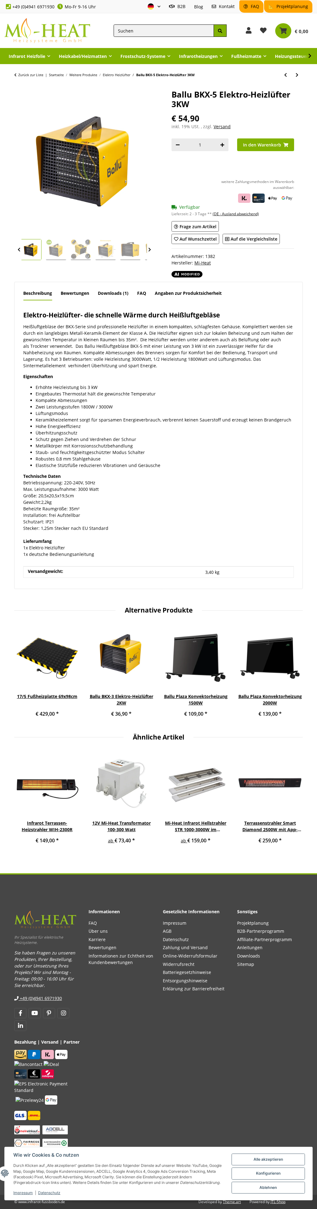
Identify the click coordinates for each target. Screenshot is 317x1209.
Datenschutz (49, 1192)
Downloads (248, 956)
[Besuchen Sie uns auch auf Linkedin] (20, 1025)
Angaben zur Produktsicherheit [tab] (188, 293)
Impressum (23, 1192)
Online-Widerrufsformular (190, 956)
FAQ (254, 6)
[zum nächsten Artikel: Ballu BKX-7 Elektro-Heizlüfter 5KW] (297, 74)
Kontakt (226, 6)
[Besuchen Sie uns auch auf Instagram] (63, 1013)
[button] (154, 7)
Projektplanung (291, 6)
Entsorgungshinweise (185, 981)
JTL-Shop (278, 1201)
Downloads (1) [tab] (113, 293)
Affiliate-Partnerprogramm (264, 939)
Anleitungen (250, 947)
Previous (19, 250)
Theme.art (232, 1201)
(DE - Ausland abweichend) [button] (236, 213)
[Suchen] (220, 30)
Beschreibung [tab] (37, 293)
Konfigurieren (268, 1173)
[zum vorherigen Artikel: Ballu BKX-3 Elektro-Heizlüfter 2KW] (285, 74)
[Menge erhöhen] (222, 144)
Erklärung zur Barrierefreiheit (193, 989)
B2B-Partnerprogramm (260, 931)
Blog (198, 7)
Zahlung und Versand (185, 947)
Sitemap (245, 964)
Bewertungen (102, 947)
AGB (167, 931)
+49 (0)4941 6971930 (33, 7)
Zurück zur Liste (30, 74)
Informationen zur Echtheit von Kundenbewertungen (121, 959)
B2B (180, 6)
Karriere (97, 939)
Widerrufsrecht (178, 964)
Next (149, 250)
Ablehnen (268, 1187)
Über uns (98, 931)
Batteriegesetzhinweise (187, 972)
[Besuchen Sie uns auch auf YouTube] (34, 1013)
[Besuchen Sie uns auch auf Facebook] (20, 1013)
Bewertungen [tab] (75, 293)
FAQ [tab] (141, 293)
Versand (222, 126)
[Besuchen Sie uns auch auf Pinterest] (49, 1013)
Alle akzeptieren (268, 1159)
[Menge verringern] (178, 144)
